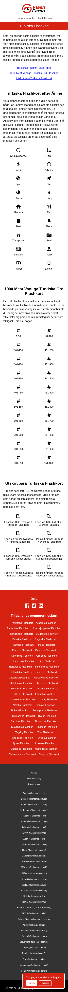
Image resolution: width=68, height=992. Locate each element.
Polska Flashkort (20, 710)
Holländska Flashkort (20, 666)
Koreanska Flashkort (22, 688)
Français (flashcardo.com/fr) (34, 816)
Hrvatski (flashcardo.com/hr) (34, 879)
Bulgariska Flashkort (47, 633)
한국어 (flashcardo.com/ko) (34, 913)
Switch (32, 983)
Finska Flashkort (46, 644)
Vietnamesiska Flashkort (22, 754)
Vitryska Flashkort (49, 754)
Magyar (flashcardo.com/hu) (34, 902)
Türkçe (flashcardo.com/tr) (34, 947)
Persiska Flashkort (45, 705)
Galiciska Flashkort (45, 650)
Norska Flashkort (22, 705)
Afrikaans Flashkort (22, 622)
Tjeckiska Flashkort (22, 737)
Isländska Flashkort (22, 672)
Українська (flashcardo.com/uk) (34, 965)
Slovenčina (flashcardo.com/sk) (34, 942)
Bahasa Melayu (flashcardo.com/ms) (34, 919)
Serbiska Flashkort (21, 721)
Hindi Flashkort (46, 661)
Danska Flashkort (22, 639)
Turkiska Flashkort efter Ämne (34, 67)
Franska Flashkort (22, 650)
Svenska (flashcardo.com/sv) (34, 844)
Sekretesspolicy (34, 779)
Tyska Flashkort (21, 743)
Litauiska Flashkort (45, 694)
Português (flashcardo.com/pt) (34, 821)
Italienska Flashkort (46, 672)
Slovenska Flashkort (22, 726)
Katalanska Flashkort (21, 683)
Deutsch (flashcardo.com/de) (34, 799)
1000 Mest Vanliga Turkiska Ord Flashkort (34, 73)
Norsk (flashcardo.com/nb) (34, 850)
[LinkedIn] (40, 606)
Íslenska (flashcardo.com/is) (34, 861)
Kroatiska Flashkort (46, 688)
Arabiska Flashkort (46, 622)
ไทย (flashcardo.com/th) (34, 959)
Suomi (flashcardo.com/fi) (34, 839)
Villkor (34, 773)
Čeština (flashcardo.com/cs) (34, 885)
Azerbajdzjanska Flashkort (47, 628)
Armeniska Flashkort (18, 628)
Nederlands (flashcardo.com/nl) (34, 810)
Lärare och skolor (26, 18)
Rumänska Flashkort (23, 715)
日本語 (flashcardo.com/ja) (34, 833)
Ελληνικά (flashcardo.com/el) (34, 890)
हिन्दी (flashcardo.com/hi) (34, 896)
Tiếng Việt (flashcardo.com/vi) (34, 971)
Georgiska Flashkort (22, 655)
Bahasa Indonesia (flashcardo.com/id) (34, 907)
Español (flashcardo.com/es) (34, 804)
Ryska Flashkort (47, 715)
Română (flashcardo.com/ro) (34, 930)
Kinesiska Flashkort (47, 683)
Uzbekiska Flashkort (46, 748)
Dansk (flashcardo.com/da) (34, 856)
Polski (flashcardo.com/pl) (34, 925)
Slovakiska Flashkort (45, 721)
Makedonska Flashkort (23, 699)
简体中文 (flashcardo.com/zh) (34, 867)
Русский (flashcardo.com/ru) (34, 936)
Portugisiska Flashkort (45, 710)
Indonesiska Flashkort (47, 666)
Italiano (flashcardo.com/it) (34, 827)
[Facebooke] (27, 606)
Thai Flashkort (45, 732)
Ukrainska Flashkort (44, 743)
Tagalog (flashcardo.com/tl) (34, 953)
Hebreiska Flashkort (24, 661)
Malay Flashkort (48, 699)
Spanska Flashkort (47, 726)
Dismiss (45, 983)
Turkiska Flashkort (46, 737)
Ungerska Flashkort (21, 748)
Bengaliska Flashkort (21, 633)
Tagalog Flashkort (24, 732)
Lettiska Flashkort (22, 694)
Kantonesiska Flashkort (46, 677)
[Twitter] (34, 606)
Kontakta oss (45, 18)
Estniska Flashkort (23, 644)
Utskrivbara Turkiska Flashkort (34, 78)
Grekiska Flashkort (46, 655)
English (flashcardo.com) (34, 793)
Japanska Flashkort (19, 677)
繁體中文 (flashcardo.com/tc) (34, 873)
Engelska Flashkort (45, 639)
